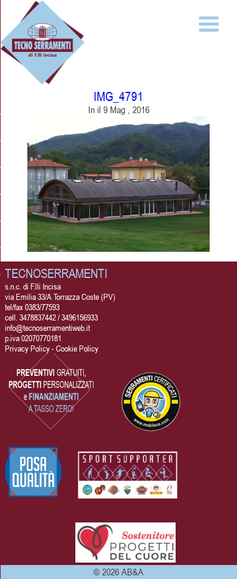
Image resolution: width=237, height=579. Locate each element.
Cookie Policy (77, 348)
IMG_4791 (118, 96)
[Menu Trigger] (208, 23)
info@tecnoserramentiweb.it (47, 327)
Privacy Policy (27, 348)
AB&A (132, 572)
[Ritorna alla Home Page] (42, 80)
